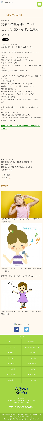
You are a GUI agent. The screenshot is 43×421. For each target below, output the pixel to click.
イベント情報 (32, 358)
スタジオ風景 (11, 369)
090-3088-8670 (24, 407)
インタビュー (32, 369)
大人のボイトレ (32, 341)
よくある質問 (11, 374)
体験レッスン (32, 374)
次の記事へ (5, 178)
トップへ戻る (21, 337)
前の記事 (7, 175)
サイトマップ (32, 380)
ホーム (11, 341)
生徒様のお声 (32, 363)
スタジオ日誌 (11, 363)
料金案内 (10, 352)
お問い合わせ (11, 358)
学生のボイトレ (10, 347)
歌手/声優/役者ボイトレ (32, 347)
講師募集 (10, 380)
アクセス (32, 352)
